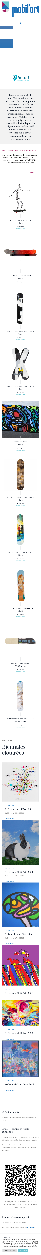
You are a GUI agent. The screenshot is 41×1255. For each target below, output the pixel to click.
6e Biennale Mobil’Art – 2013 (19, 872)
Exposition (9, 805)
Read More (10, 818)
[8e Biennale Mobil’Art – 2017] (20, 965)
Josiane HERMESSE (15, 608)
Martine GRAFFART (15, 553)
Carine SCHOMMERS (15, 719)
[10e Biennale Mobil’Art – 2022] (20, 1059)
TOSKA (25, 442)
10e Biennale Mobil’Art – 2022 (19, 1084)
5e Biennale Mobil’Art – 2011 (18, 809)
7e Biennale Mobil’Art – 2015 (18, 934)
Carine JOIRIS (15, 276)
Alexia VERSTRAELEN (15, 497)
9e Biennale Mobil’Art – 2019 (19, 1033)
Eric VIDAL (15, 663)
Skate (20, 223)
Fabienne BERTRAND (15, 331)
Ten (20, 389)
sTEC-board (20, 666)
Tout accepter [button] (23, 1250)
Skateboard (26, 220)
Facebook (30, 1227)
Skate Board (20, 721)
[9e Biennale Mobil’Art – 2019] (20, 1013)
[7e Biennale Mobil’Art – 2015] (20, 905)
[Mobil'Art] (20, 9)
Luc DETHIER (15, 220)
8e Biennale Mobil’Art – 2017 (19, 993)
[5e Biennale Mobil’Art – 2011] (20, 782)
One (20, 334)
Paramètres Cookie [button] (10, 1250)
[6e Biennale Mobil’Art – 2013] (20, 842)
